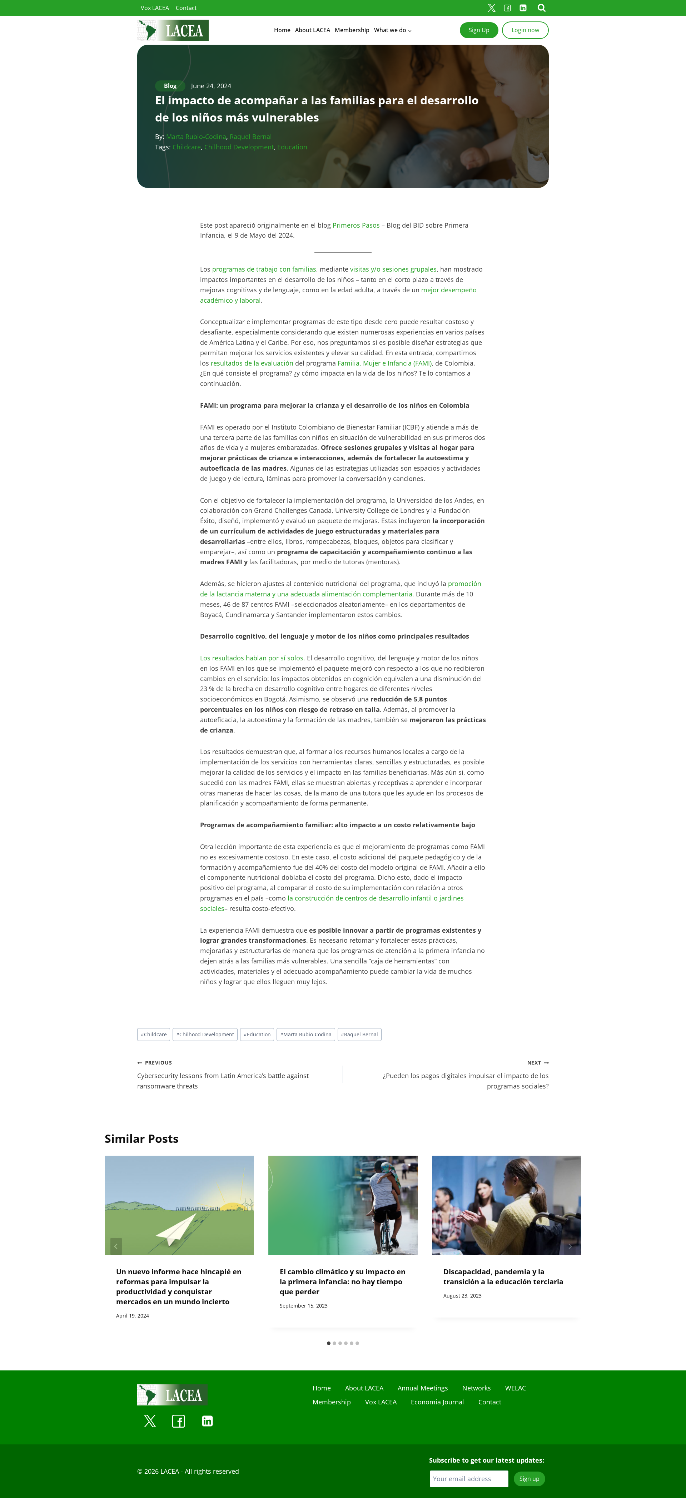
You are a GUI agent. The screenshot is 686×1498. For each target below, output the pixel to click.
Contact (186, 8)
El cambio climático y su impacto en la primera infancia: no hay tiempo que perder (343, 1281)
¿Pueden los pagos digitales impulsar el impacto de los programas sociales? (466, 1074)
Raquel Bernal (251, 136)
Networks (476, 1388)
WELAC (515, 1388)
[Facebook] (507, 8)
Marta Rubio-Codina (196, 136)
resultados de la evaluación (252, 363)
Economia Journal (437, 1402)
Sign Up (479, 30)
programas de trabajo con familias (264, 269)
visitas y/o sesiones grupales (393, 269)
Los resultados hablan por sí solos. (252, 658)
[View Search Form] (542, 8)
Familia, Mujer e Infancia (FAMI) (385, 363)
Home (282, 30)
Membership (352, 30)
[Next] (570, 1246)
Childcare (187, 147)
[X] (491, 8)
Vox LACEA (155, 8)
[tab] (328, 1343)
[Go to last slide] (116, 1246)
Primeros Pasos (356, 225)
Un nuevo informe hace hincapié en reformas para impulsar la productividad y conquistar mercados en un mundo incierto (179, 1286)
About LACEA (312, 30)
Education (292, 147)
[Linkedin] (523, 8)
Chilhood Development (239, 147)
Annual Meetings (423, 1388)
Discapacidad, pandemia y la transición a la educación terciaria (503, 1276)
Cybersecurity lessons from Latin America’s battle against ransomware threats (223, 1074)
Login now (525, 30)
